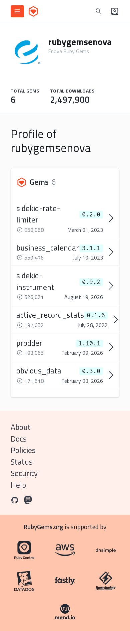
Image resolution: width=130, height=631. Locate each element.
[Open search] (99, 11)
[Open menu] (17, 11)
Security (24, 473)
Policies (23, 450)
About (21, 427)
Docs (19, 439)
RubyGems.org (43, 526)
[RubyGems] (33, 11)
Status (22, 462)
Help (18, 485)
